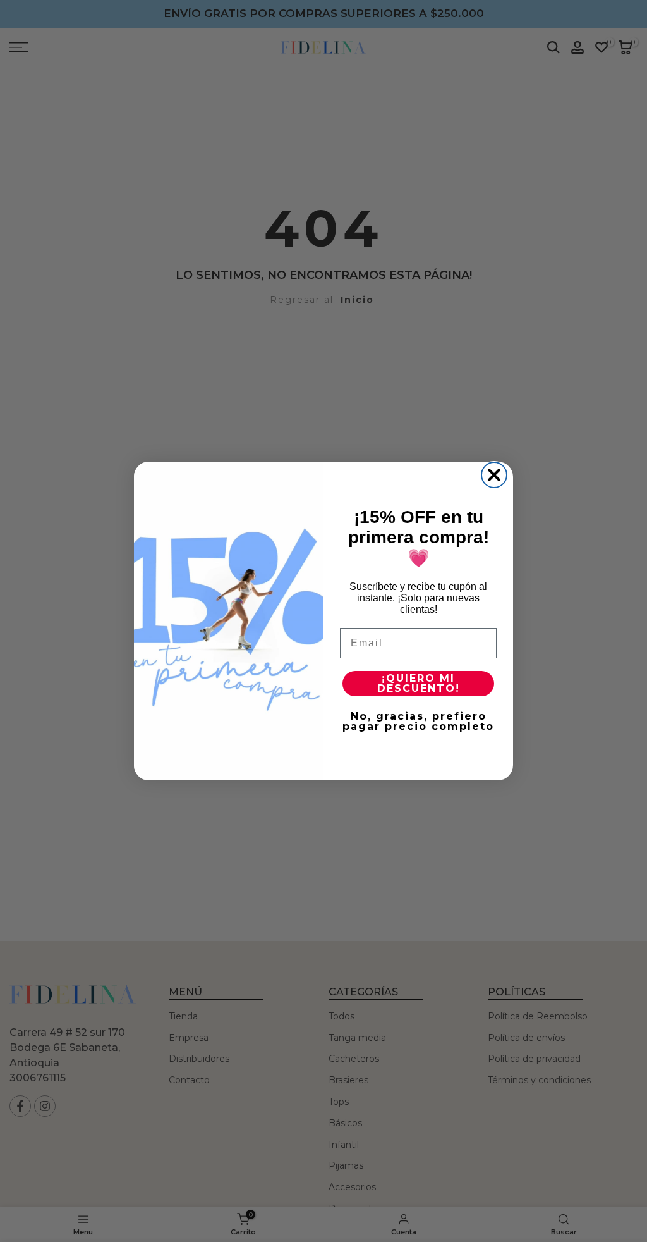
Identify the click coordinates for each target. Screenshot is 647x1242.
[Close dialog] (494, 475)
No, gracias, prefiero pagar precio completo (418, 721)
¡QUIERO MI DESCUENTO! (418, 683)
